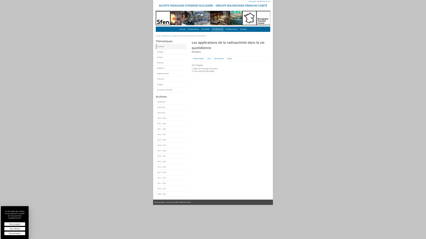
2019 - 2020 (162, 140)
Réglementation (163, 73)
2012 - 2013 (162, 178)
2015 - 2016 (162, 161)
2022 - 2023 (162, 123)
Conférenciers (231, 29)
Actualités (206, 29)
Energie (160, 57)
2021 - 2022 (162, 129)
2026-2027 (161, 102)
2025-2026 (161, 107)
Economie (160, 79)
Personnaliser (15, 233)
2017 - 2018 (162, 151)
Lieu (209, 58)
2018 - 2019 (162, 145)
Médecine (160, 68)
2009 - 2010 (162, 194)
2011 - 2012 (162, 183)
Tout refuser (15, 228)
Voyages (160, 84)
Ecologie (160, 52)
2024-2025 (161, 113)
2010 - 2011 (162, 189)
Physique (160, 63)
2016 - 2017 (162, 156)
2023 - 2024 (162, 118)
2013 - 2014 (162, 172)
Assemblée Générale (164, 90)
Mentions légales (159, 202)
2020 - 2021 (162, 134)
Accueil (182, 29)
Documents (219, 58)
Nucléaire (160, 46)
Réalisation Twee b (185, 202)
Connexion (252, 1)
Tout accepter (15, 224)
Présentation (193, 29)
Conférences (217, 29)
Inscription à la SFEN (172, 202)
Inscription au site (263, 1)
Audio (229, 58)
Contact (243, 29)
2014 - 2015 (162, 167)
